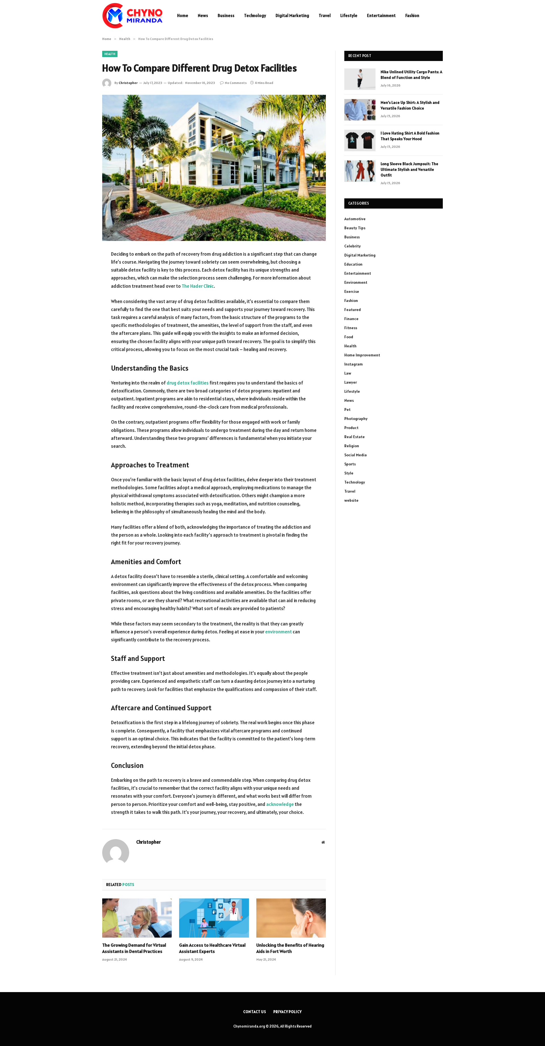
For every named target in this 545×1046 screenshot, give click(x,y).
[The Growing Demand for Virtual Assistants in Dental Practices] (137, 918)
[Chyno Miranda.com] (132, 15)
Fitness (350, 327)
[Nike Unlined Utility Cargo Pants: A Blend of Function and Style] (360, 79)
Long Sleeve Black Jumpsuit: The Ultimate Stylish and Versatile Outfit (409, 169)
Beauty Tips (354, 227)
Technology (255, 15)
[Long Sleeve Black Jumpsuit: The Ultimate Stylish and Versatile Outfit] (360, 171)
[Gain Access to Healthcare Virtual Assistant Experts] (214, 918)
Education (353, 264)
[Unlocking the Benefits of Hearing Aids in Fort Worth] (291, 918)
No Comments (236, 83)
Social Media (355, 454)
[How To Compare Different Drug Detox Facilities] (214, 168)
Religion (351, 445)
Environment (355, 282)
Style (348, 473)
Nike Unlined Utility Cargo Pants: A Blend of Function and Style (411, 74)
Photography (356, 418)
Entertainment (381, 15)
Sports (350, 464)
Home (182, 15)
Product (351, 427)
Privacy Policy (287, 1011)
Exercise (351, 291)
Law (347, 373)
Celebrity (352, 246)
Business (226, 15)
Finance (351, 318)
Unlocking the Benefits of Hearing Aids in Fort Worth (290, 948)
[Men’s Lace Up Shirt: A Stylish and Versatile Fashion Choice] (360, 110)
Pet (347, 409)
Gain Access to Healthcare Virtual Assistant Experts (212, 948)
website (351, 500)
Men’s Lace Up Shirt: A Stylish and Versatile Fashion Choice (410, 105)
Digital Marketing (292, 15)
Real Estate (354, 436)
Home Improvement (362, 355)
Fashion (412, 15)
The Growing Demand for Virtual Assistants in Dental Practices (134, 948)
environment (278, 632)
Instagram (353, 364)
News (203, 15)
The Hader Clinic (198, 286)
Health (109, 54)
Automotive (355, 218)
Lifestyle (348, 15)
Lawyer (350, 382)
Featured (352, 309)
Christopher (128, 83)
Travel (325, 15)
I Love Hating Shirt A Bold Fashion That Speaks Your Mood (410, 136)
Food (348, 336)
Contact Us (254, 1011)
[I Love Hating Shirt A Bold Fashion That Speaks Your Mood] (360, 140)
